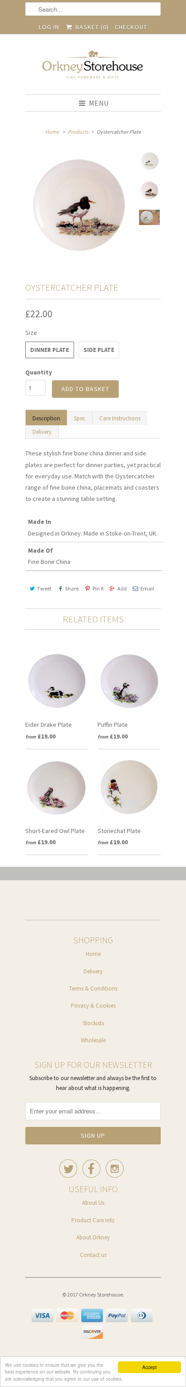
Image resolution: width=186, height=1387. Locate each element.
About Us (93, 1203)
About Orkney (93, 1237)
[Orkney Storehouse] (93, 67)
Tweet (44, 588)
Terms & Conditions (93, 988)
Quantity (38, 372)
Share (72, 588)
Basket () (91, 27)
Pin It (98, 588)
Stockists (93, 1023)
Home (93, 954)
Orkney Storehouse (101, 1294)
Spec (79, 418)
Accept (149, 1367)
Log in (49, 27)
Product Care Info (93, 1220)
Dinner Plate (49, 350)
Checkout (131, 27)
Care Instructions (119, 418)
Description (46, 418)
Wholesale (93, 1040)
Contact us (93, 1255)
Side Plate (99, 350)
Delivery (42, 432)
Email (147, 588)
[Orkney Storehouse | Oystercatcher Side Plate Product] (79, 205)
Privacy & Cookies (93, 1005)
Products (78, 131)
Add (122, 588)
